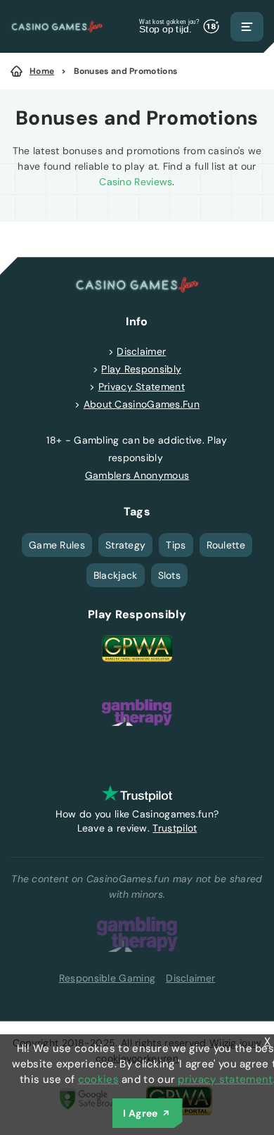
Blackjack (115, 575)
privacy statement (225, 1079)
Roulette (226, 545)
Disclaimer (141, 351)
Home (42, 71)
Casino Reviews (135, 181)
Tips (175, 545)
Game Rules (57, 545)
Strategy (125, 545)
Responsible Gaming (107, 978)
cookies (98, 1079)
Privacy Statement (141, 386)
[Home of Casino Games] (57, 26)
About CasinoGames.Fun (142, 404)
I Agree (140, 1113)
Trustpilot (174, 828)
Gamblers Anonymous (137, 475)
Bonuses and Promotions (126, 71)
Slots (169, 575)
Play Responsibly (141, 369)
